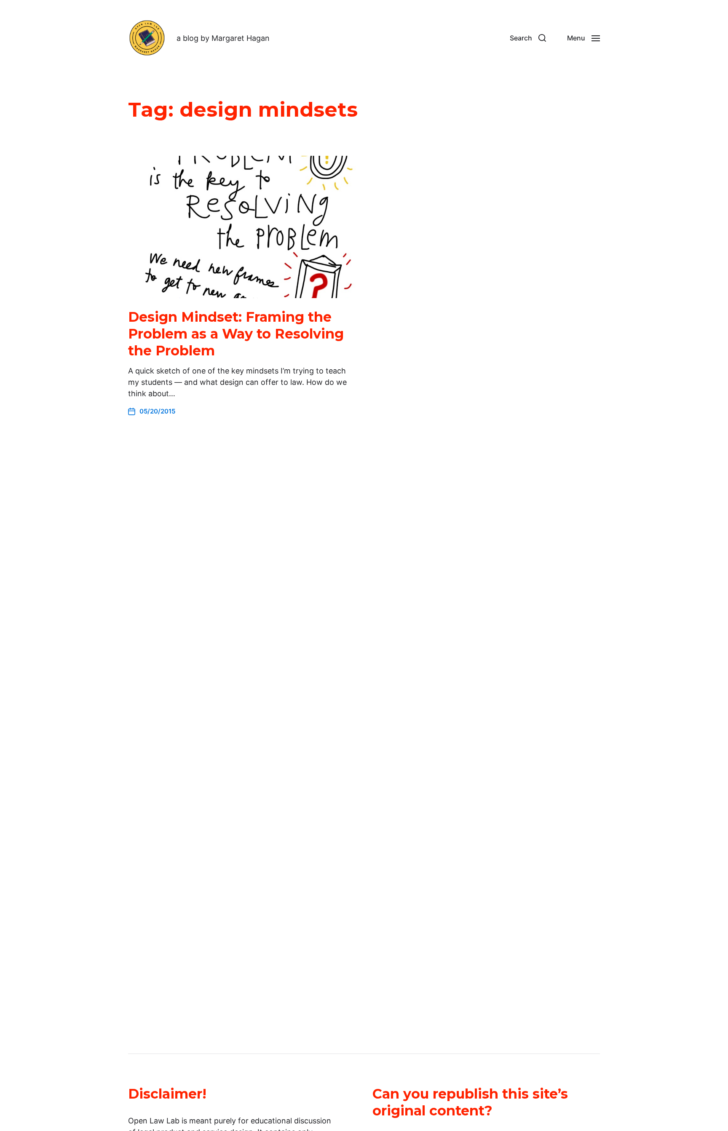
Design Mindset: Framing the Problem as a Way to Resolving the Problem (236, 334)
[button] (528, 38)
